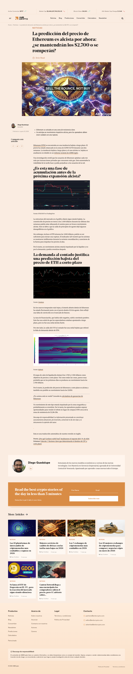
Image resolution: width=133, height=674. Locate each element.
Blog (60, 18)
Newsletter (103, 18)
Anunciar (34, 620)
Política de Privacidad (61, 620)
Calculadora (92, 18)
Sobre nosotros (36, 616)
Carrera (34, 631)
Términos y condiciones (62, 616)
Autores (34, 627)
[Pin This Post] (22, 146)
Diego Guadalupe (23, 125)
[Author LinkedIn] (31, 468)
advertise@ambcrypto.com (95, 625)
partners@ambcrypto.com (95, 616)
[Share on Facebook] (13, 146)
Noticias (53, 18)
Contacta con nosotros (39, 624)
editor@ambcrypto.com (94, 620)
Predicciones (69, 18)
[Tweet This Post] (17, 146)
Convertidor (81, 18)
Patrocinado (12, 641)
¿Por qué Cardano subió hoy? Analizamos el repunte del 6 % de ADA (64, 439)
